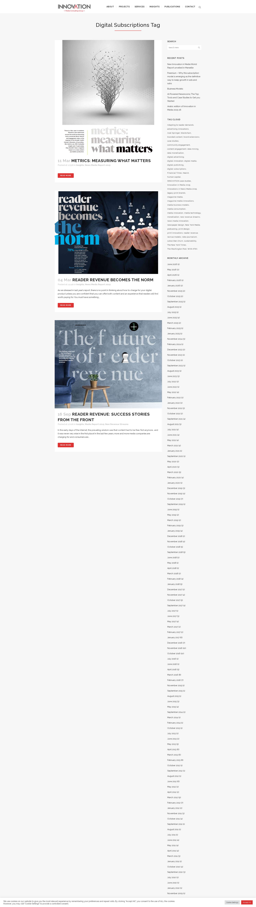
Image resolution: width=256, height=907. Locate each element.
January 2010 (173, 888)
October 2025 (173, 296)
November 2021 (174, 408)
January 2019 (173, 531)
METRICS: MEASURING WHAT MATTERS (111, 160)
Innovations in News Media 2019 (182, 189)
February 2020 (174, 477)
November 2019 (174, 493)
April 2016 (172, 669)
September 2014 (175, 712)
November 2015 (174, 685)
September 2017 (175, 605)
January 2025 (173, 333)
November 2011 (174, 813)
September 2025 (175, 301)
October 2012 (173, 765)
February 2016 (174, 680)
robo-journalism (189, 237)
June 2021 (172, 435)
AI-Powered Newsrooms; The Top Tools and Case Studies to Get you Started (183, 97)
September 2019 (175, 504)
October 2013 (173, 728)
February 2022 (174, 397)
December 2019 (174, 488)
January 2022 (173, 403)
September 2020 (175, 456)
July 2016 (171, 659)
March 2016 (172, 675)
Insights (80, 165)
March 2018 (172, 573)
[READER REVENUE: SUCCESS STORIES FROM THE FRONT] (108, 364)
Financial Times (174, 173)
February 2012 (173, 803)
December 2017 (174, 589)
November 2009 (175, 893)
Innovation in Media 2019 (178, 185)
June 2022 (172, 387)
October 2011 (173, 819)
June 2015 (172, 701)
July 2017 (171, 611)
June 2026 (172, 264)
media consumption (176, 209)
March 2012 (172, 797)
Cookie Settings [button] (232, 902)
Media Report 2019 (94, 424)
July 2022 (171, 381)
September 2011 (174, 824)
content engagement (176, 149)
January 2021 (173, 451)
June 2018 (172, 557)
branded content (175, 137)
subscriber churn (175, 241)
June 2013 (172, 739)
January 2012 (173, 808)
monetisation (173, 217)
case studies (173, 141)
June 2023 (172, 376)
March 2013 (172, 755)
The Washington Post (177, 249)
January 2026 (173, 285)
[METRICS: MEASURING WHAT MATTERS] (108, 97)
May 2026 (171, 269)
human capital (174, 177)
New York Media (192, 225)
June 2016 (172, 664)
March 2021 (172, 445)
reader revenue (191, 233)
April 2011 (171, 851)
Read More (65, 175)
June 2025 (172, 317)
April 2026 (172, 275)
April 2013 (171, 749)
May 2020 (171, 461)
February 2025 (174, 328)
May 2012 (171, 787)
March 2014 (172, 717)
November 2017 (174, 595)
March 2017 (172, 627)
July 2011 (171, 835)
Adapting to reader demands (180, 125)
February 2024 (174, 344)
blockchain (186, 133)
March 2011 (172, 856)
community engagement (178, 145)
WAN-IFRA (192, 249)
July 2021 (171, 429)
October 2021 (173, 413)
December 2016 (174, 643)
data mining (193, 149)
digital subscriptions (176, 169)
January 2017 (173, 637)
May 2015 (171, 707)
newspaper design (175, 225)
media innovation (175, 213)
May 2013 (171, 744)
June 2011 (171, 840)
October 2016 (173, 653)
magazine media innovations (180, 201)
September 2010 (175, 872)
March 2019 (172, 520)
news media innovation (178, 221)
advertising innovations (178, 129)
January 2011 (173, 861)
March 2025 (172, 323)
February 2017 (173, 632)
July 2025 (171, 312)
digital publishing (175, 165)
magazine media (175, 197)
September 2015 (175, 691)
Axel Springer (173, 133)
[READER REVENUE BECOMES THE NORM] (108, 232)
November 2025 (174, 291)
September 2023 (175, 365)
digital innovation (175, 161)
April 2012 (171, 792)
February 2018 (174, 579)
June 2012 (172, 781)
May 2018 (171, 563)
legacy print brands (176, 193)
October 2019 (173, 499)
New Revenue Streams (116, 424)
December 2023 (174, 349)
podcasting (172, 229)
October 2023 (173, 360)
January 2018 (173, 584)
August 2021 (173, 424)
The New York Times (176, 245)
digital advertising (175, 157)
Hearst (186, 173)
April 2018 (171, 568)
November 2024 (174, 339)
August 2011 (172, 829)
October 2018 (173, 547)
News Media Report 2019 (97, 165)
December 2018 (174, 536)
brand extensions (191, 137)
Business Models (175, 89)
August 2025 (173, 307)
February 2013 (173, 760)
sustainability (190, 241)
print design (184, 229)
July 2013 (171, 733)
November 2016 (174, 648)
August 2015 (173, 696)
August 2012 (173, 776)
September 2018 (175, 552)
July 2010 (171, 877)
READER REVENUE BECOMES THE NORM (112, 279)
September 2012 (175, 771)
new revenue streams (190, 217)
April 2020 (172, 467)
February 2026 (174, 280)
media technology (192, 213)
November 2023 (174, 355)
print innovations (175, 233)
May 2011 (171, 845)
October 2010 (173, 867)
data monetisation (175, 153)
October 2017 (173, 600)
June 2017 (172, 616)
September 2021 (175, 419)
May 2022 (171, 392)
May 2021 (171, 440)
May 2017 (171, 621)
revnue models (174, 237)
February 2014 (174, 723)
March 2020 (172, 472)
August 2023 (173, 371)
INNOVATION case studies (179, 181)
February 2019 (174, 525)
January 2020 (173, 483)
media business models (178, 205)
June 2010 (172, 883)
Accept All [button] (247, 902)
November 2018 (174, 541)
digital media (190, 161)
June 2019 (172, 509)
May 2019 (171, 515)
